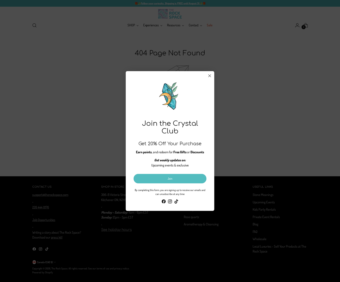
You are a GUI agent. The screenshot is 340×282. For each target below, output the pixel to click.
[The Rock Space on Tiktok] (176, 202)
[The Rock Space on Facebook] (163, 202)
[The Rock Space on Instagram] (170, 202)
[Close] (210, 76)
